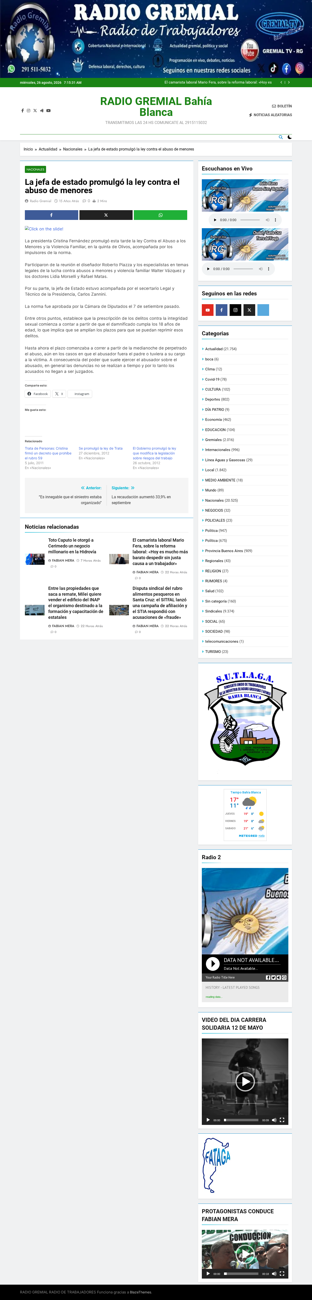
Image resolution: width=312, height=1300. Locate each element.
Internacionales (217, 450)
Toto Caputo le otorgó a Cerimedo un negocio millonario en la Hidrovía (72, 546)
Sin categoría (216, 601)
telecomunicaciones (221, 641)
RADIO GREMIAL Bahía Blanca (156, 107)
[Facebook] (221, 310)
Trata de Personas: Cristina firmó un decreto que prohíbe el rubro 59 (48, 453)
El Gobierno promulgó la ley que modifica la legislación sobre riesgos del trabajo (154, 453)
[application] (245, 1081)
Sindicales (213, 611)
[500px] (263, 310)
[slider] (241, 1120)
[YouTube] (208, 310)
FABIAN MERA (63, 560)
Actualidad (214, 349)
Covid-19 (212, 379)
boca (209, 359)
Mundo (210, 490)
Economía (213, 419)
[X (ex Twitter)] (249, 310)
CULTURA (213, 389)
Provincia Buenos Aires (224, 551)
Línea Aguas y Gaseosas (225, 460)
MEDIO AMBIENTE (220, 480)
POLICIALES (215, 520)
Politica (211, 530)
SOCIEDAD (214, 631)
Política (211, 540)
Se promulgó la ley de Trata (101, 448)
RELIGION (213, 571)
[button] (245, 1082)
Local (209, 470)
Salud (209, 591)
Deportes (212, 399)
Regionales (214, 561)
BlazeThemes (140, 1292)
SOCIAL (211, 621)
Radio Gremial (40, 200)
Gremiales (213, 440)
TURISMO (213, 652)
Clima (210, 369)
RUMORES (213, 581)
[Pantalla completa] (282, 1120)
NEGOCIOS (214, 510)
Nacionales (35, 169)
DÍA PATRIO (214, 409)
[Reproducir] (208, 1120)
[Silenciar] (274, 1120)
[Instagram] (235, 310)
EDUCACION (215, 430)
